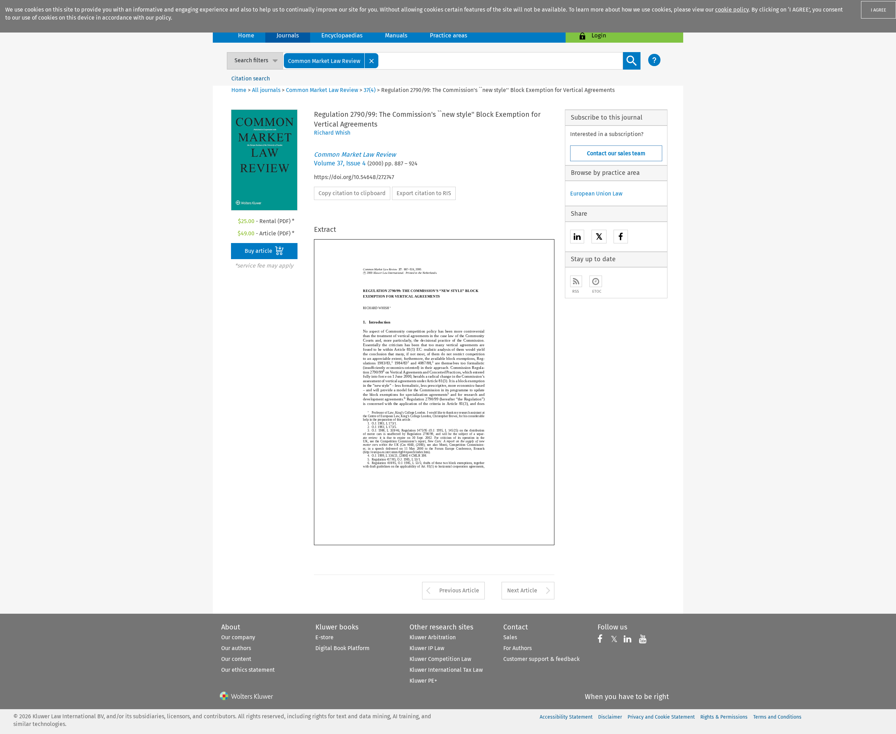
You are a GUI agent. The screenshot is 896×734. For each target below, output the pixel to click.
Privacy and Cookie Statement (661, 717)
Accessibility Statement (566, 717)
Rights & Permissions (724, 717)
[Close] (372, 61)
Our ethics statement (248, 670)
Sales (510, 637)
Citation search (250, 78)
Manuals (396, 35)
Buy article (259, 251)
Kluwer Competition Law (440, 659)
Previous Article (459, 590)
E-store (324, 637)
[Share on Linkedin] (577, 237)
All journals (267, 90)
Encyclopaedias (342, 35)
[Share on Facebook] (621, 237)
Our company (238, 637)
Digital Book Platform (342, 648)
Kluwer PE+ (423, 680)
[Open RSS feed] (576, 281)
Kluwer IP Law (427, 648)
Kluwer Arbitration (433, 637)
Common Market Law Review (322, 90)
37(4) (370, 90)
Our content (236, 659)
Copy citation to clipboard (352, 193)
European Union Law (596, 193)
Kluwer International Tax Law (446, 670)
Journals (287, 35)
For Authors (517, 648)
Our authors (236, 648)
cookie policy (732, 9)
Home (246, 35)
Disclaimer (610, 717)
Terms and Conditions (777, 717)
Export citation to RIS (424, 193)
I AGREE (878, 10)
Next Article (522, 590)
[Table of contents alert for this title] (595, 281)
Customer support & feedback (541, 659)
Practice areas (448, 35)
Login (599, 35)
